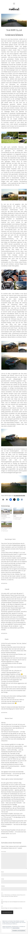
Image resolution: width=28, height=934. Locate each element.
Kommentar (3, 851)
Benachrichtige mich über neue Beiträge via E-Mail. (11, 908)
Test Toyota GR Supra (6, 527)
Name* (2, 871)
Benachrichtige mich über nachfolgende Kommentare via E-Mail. (13, 902)
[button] (9, 137)
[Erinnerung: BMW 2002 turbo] (6, 511)
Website (3, 886)
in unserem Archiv (19, 495)
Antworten (4, 583)
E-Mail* (2, 878)
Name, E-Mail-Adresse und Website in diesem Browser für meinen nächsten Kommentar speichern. (13, 895)
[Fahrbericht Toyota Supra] (18, 511)
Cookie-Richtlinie (15, 927)
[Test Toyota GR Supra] (6, 524)
